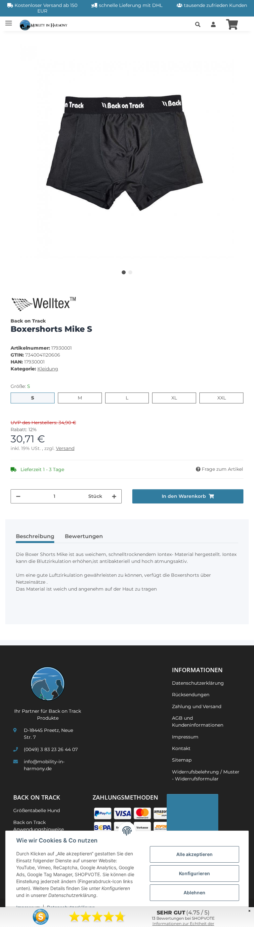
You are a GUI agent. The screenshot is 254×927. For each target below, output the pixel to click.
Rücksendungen (190, 695)
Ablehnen (194, 892)
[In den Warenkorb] (16, 40)
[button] (198, 24)
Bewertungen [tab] (84, 536)
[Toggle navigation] (8, 21)
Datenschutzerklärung (198, 683)
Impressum (185, 737)
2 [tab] (130, 272)
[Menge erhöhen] (114, 496)
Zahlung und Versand (196, 706)
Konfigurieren (194, 873)
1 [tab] (124, 272)
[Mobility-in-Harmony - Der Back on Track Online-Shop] (45, 25)
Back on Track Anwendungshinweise (38, 825)
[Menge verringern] (18, 496)
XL (176, 398)
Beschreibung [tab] (35, 536)
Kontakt (181, 748)
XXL (225, 398)
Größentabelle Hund (36, 810)
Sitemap (181, 760)
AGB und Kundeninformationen (197, 721)
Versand (65, 448)
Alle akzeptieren (194, 854)
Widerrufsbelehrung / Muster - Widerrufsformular (205, 775)
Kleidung (47, 369)
